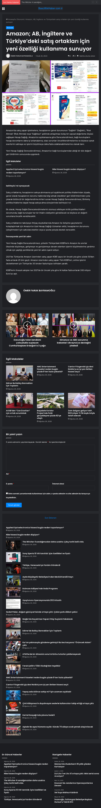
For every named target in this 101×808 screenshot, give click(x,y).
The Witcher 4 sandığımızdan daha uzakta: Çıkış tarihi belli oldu (47, 2)
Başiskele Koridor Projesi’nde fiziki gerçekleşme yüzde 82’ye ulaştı (49, 414)
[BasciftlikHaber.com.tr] (50, 8)
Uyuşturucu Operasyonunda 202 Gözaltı (41, 600)
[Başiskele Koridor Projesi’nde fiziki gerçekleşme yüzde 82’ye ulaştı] (50, 400)
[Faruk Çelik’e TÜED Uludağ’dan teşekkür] (13, 669)
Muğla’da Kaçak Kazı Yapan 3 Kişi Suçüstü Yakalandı (47, 619)
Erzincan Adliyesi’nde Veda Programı (40, 588)
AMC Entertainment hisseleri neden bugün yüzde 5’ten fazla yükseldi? (50, 369)
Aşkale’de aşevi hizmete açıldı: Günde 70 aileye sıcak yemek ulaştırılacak (57, 726)
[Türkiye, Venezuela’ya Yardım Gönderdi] (13, 569)
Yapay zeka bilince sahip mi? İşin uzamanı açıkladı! (46, 691)
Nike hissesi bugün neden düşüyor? (69, 169)
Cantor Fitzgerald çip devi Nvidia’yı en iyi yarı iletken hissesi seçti (80, 369)
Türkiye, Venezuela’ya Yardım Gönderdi (41, 565)
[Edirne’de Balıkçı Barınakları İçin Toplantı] (19, 373)
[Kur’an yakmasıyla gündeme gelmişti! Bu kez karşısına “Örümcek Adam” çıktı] (13, 646)
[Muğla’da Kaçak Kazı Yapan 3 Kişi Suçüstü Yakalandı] (13, 623)
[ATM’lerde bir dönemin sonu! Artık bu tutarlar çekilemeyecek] (13, 658)
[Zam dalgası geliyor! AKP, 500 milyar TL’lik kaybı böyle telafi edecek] (81, 400)
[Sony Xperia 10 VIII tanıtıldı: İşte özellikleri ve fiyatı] (13, 557)
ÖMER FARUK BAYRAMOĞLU (22, 56)
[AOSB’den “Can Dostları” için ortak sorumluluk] (19, 400)
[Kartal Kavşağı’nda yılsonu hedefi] (13, 719)
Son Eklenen (50, 518)
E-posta (10, 484)
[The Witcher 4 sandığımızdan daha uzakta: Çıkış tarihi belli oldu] (13, 545)
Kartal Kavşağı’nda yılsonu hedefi (38, 715)
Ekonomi (20, 19)
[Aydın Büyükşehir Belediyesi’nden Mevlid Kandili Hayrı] (13, 580)
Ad (8, 474)
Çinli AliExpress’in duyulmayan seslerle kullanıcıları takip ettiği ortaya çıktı (58, 703)
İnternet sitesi (58, 484)
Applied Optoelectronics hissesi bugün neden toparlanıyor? (35, 527)
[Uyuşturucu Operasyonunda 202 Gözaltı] (13, 604)
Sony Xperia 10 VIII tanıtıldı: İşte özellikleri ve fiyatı (46, 553)
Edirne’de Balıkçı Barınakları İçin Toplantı (19, 384)
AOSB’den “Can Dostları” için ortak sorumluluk (18, 411)
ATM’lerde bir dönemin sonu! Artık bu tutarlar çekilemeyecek (51, 654)
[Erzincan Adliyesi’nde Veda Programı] (13, 592)
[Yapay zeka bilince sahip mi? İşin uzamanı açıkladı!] (13, 695)
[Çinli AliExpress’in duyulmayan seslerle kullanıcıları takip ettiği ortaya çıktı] (13, 707)
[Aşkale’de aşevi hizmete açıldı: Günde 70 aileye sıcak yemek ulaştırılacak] (13, 730)
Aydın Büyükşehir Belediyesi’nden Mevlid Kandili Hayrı (47, 577)
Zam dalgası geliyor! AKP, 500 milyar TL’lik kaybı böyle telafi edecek (81, 413)
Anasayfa (12, 19)
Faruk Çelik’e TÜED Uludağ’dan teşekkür (41, 666)
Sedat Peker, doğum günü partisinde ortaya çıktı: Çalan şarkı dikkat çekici (41, 612)
